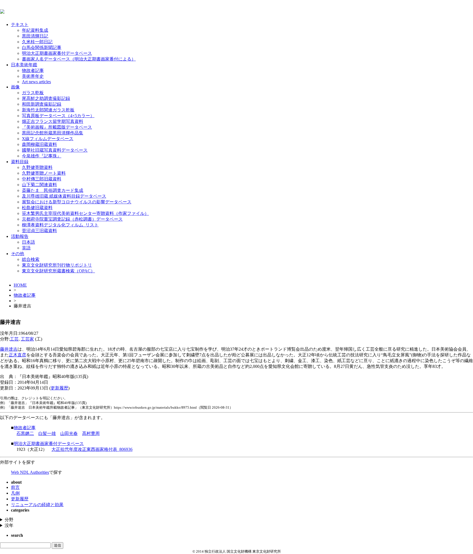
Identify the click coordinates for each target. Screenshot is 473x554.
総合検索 (30, 259)
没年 (9, 525)
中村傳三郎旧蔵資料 (41, 179)
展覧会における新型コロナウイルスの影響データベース (76, 202)
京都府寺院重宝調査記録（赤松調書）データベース (72, 219)
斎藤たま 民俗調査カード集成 (52, 190)
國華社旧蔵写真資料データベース (55, 150)
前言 (15, 487)
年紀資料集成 (35, 30)
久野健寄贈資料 (37, 167)
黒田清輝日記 (35, 36)
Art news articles (36, 81)
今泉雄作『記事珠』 (41, 156)
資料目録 (19, 161)
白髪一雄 (47, 433)
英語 (26, 248)
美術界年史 (33, 76)
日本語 (28, 242)
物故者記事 (33, 70)
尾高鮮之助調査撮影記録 (46, 98)
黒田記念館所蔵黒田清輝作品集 (52, 133)
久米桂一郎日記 (37, 41)
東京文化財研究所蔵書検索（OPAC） (58, 271)
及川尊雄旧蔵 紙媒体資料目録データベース (64, 196)
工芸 (14, 339)
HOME (20, 285)
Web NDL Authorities (30, 472)
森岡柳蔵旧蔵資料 (39, 144)
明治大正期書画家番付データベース (57, 53)
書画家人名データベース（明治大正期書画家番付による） (79, 59)
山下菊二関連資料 (39, 184)
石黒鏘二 (25, 433)
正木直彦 (17, 355)
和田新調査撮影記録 (41, 104)
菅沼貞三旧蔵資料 (39, 230)
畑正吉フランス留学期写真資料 (52, 121)
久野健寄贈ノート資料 (44, 173)
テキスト (19, 24)
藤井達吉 (9, 349)
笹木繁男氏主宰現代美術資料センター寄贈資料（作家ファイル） (85, 213)
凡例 (15, 493)
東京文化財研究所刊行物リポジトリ (57, 265)
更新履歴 (59, 388)
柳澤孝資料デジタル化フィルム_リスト (60, 225)
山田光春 (69, 433)
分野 (9, 519)
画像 (15, 87)
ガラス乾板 (33, 92)
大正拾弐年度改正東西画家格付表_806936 (91, 449)
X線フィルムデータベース (47, 138)
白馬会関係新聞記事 (41, 47)
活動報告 (19, 236)
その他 (17, 253)
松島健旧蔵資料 (37, 207)
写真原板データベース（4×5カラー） (58, 115)
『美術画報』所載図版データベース (57, 127)
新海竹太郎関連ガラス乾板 (48, 110)
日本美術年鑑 (24, 64)
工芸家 (27, 339)
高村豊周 (91, 433)
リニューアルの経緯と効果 (37, 504)
